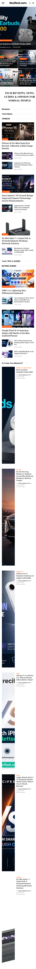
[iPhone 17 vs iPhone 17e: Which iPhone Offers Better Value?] (8, 720)
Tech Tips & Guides (8, 286)
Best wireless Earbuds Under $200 (24, 371)
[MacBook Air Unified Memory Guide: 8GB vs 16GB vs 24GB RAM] (7, 250)
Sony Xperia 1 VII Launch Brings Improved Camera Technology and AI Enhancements (17, 198)
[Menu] (3, 3)
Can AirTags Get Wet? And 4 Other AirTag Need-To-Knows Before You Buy (24, 300)
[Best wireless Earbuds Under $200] (8, 415)
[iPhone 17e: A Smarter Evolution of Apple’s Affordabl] (8, 619)
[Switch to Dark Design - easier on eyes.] (30, 3)
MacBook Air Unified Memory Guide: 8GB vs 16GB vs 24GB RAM (23, 250)
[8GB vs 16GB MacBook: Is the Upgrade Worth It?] (7, 354)
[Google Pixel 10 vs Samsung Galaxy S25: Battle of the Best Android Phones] (18, 319)
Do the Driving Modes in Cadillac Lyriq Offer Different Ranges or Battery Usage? (25, 476)
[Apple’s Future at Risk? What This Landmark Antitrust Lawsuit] (7, 208)
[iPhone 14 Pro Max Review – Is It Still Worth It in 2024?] (7, 155)
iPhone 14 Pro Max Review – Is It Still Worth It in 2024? (24, 154)
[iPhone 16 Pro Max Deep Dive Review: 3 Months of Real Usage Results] (18, 131)
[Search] (33, 3)
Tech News (6, 191)
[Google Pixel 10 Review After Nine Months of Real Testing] (7, 165)
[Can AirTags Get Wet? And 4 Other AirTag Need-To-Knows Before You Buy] (7, 300)
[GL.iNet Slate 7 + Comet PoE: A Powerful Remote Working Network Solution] (18, 226)
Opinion (5, 234)
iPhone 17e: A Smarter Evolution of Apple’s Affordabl (25, 575)
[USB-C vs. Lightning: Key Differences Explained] (18, 279)
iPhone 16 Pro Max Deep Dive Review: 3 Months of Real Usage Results (17, 146)
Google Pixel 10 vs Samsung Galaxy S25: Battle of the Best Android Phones (16, 333)
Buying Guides (7, 326)
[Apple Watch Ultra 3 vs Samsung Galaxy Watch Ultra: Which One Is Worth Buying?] (8, 822)
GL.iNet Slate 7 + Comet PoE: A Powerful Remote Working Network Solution (16, 241)
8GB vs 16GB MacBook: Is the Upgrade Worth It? (24, 352)
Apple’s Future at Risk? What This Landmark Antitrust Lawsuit (22, 207)
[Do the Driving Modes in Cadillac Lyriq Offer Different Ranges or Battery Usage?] (8, 517)
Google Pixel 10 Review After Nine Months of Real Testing (23, 165)
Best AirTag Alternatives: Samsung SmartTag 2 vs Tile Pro (24, 342)
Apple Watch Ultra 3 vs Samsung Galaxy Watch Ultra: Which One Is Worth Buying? (24, 781)
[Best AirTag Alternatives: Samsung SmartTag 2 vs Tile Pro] (7, 343)
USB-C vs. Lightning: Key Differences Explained (14, 291)
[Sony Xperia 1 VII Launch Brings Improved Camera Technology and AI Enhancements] (18, 184)
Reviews (5, 139)
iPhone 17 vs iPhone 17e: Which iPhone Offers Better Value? (24, 677)
